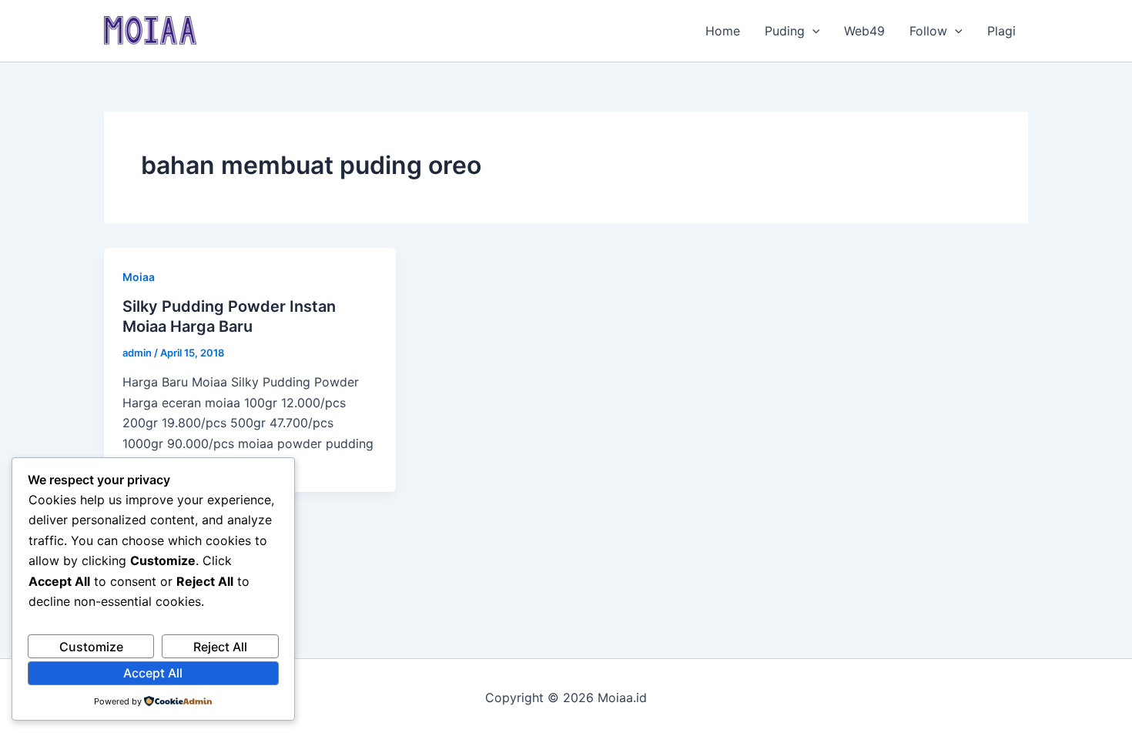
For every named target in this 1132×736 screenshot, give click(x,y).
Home (722, 30)
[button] (812, 31)
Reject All (220, 646)
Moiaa (138, 276)
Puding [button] (785, 30)
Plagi (1001, 30)
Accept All (153, 673)
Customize (91, 646)
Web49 (864, 30)
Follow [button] (928, 30)
